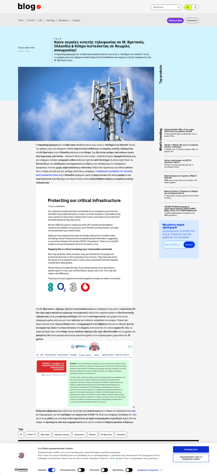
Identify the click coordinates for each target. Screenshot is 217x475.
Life (40, 20)
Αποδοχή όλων (191, 449)
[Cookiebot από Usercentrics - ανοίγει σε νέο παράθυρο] (21, 470)
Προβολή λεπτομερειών (147, 470)
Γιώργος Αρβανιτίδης (26, 48)
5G (21, 434)
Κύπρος (92, 434)
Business (64, 20)
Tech (20, 20)
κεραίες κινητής (62, 434)
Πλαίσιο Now (175, 20)
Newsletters (192, 20)
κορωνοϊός (79, 434)
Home (30, 20)
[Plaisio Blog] (29, 7)
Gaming (50, 20)
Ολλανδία (121, 434)
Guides (76, 20)
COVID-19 (31, 434)
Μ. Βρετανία (106, 434)
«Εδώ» (112, 458)
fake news (45, 434)
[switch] (81, 470)
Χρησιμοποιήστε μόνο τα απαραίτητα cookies (191, 458)
